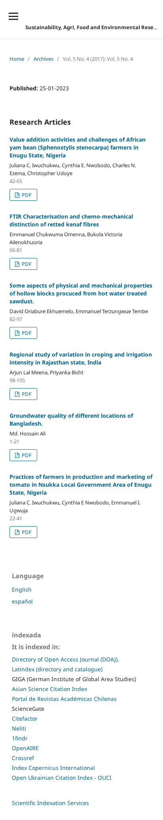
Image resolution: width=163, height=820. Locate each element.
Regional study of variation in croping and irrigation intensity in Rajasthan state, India (80, 358)
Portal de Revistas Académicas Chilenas (64, 698)
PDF (26, 194)
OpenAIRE (25, 748)
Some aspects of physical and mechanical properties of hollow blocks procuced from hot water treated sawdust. (80, 293)
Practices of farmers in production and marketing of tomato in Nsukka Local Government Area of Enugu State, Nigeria (80, 484)
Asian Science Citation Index (49, 689)
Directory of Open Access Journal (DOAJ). (65, 659)
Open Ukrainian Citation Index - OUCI (62, 777)
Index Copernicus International (53, 767)
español (22, 601)
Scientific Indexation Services (50, 803)
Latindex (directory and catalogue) (57, 669)
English (22, 589)
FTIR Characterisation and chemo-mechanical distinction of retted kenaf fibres (71, 220)
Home (16, 58)
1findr (20, 738)
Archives (43, 58)
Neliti (19, 728)
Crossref (23, 758)
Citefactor (25, 718)
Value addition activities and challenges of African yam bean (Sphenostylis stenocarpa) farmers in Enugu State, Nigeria (77, 147)
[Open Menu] (13, 16)
